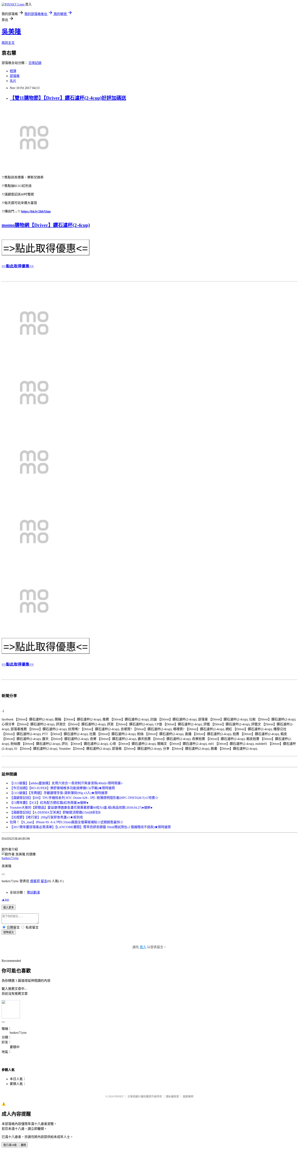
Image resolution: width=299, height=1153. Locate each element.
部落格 (15, 76)
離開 (23, 1144)
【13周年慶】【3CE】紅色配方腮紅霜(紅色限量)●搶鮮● (49, 802)
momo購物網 (15, 225)
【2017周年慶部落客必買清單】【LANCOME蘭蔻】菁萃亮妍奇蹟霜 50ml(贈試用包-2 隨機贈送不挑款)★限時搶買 (90, 827)
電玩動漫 (33, 892)
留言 (44, 881)
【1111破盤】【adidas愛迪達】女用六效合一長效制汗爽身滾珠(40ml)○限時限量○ (66, 783)
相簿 (13, 71)
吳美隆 (11, 31)
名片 (13, 80)
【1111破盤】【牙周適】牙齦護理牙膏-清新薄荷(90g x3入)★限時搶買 (59, 793)
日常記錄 (34, 63)
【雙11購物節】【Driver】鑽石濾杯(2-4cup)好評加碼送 (68, 98)
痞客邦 (35, 881)
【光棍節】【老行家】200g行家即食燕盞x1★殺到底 (46, 817)
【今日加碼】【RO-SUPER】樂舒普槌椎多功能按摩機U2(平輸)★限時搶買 (62, 788)
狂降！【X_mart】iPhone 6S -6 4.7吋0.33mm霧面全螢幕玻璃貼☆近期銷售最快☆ (66, 822)
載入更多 (8, 907)
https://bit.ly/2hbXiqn (36, 211)
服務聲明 (188, 1096)
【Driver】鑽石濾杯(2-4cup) (59, 225)
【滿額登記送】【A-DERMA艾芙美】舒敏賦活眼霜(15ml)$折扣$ (55, 812)
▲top (5, 899)
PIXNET (119, 1096)
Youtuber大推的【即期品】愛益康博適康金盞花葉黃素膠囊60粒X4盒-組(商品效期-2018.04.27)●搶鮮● (81, 807)
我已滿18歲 (10, 1144)
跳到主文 (8, 42)
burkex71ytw (10, 858)
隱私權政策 (172, 1096)
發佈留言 (8, 932)
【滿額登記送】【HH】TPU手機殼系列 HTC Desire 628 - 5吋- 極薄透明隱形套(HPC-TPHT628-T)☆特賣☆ (84, 797)
